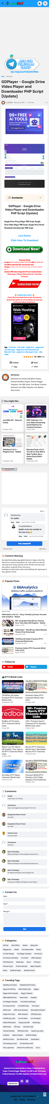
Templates (6, 1035)
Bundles (16, 950)
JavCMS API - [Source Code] (12, 421)
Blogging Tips (7, 950)
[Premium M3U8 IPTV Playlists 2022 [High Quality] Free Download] (36, 766)
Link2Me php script (9, 1018)
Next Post (42, 549)
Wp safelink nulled (22, 1039)
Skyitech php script (37, 1031)
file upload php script (26, 1043)
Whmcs (5, 970)
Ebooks (39, 950)
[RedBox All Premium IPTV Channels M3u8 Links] (13, 712)
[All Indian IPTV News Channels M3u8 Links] (13, 766)
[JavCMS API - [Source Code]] (12, 412)
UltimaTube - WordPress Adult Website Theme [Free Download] (31, 631)
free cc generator (8, 1048)
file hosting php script (10, 1043)
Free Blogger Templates (24, 954)
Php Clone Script (28, 1027)
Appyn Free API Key (9, 989)
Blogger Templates (26, 993)
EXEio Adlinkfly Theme (10, 997)
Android (25, 945)
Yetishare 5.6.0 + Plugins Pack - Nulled (12, 450)
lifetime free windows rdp (25, 1048)
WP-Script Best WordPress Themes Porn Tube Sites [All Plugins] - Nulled (30, 622)
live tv (38, 1048)
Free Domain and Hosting (10, 958)
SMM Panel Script (23, 1031)
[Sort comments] (42, 511)
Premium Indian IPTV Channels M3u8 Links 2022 (30, 649)
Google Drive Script (9, 1014)
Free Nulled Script (23, 1006)
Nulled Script (7, 1027)
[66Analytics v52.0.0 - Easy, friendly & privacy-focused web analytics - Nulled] (24, 597)
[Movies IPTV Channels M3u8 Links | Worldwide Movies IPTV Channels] (36, 738)
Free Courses (38, 954)
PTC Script (17, 1027)
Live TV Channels (35, 1018)
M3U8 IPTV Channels (9, 1023)
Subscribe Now (24, 295)
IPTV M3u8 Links (8, 962)
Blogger (36, 989)
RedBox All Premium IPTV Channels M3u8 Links (11, 723)
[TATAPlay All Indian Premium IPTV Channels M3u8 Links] (8, 641)
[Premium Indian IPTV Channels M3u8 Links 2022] (8, 650)
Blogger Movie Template (10, 993)
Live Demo (24, 235)
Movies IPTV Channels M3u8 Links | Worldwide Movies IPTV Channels (35, 749)
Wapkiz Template (35, 966)
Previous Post (7, 549)
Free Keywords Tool (9, 1006)
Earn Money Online (27, 950)
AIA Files (5, 945)
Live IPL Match (22, 1018)
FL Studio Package (8, 954)
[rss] (27, 1081)
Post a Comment (23, 544)
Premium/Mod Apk (21, 966)
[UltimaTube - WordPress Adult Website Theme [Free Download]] (8, 632)
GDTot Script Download (21, 1010)
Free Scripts (21, 347)
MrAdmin (15, 375)
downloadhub (35, 1039)
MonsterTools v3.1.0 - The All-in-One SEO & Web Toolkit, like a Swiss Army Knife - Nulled (36, 454)
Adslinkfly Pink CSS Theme (27, 985)
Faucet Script (24, 997)
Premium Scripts (8, 966)
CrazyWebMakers (25, 526)
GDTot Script (7, 1010)
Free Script (9, 76)
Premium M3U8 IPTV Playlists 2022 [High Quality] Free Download (35, 777)
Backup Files (34, 945)
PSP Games (37, 962)
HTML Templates (36, 958)
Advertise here (13, 1084)
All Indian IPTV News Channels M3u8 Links (11, 776)
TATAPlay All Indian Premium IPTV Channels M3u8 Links (29, 640)
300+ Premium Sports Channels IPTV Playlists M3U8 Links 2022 (35, 723)
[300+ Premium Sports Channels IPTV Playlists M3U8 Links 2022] (36, 712)
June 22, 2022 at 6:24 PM (28, 522)
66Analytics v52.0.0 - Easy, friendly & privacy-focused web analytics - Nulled (24, 615)
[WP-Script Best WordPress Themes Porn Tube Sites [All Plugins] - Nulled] (8, 623)
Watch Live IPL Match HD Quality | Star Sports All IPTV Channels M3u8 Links (12, 750)
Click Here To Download (24, 240)
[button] (3, 3)
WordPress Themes (29, 970)
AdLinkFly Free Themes (10, 985)
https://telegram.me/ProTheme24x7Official (24, 72)
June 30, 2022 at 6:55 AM (36, 536)
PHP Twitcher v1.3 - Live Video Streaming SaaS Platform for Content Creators (36, 423)
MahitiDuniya (15, 515)
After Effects (16, 945)
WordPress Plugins (15, 970)
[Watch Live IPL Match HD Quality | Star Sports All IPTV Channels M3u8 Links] (13, 738)
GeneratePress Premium (38, 1010)
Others (29, 962)
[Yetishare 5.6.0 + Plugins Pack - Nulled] (12, 441)
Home (2, 76)
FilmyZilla (34, 997)
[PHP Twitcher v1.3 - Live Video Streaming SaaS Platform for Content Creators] (36, 412)
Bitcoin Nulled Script (25, 989)
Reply (12, 522)
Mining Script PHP (24, 1023)
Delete (18, 522)
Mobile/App (20, 962)
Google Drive (30, 347)
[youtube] (22, 1081)
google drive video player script (27, 352)
